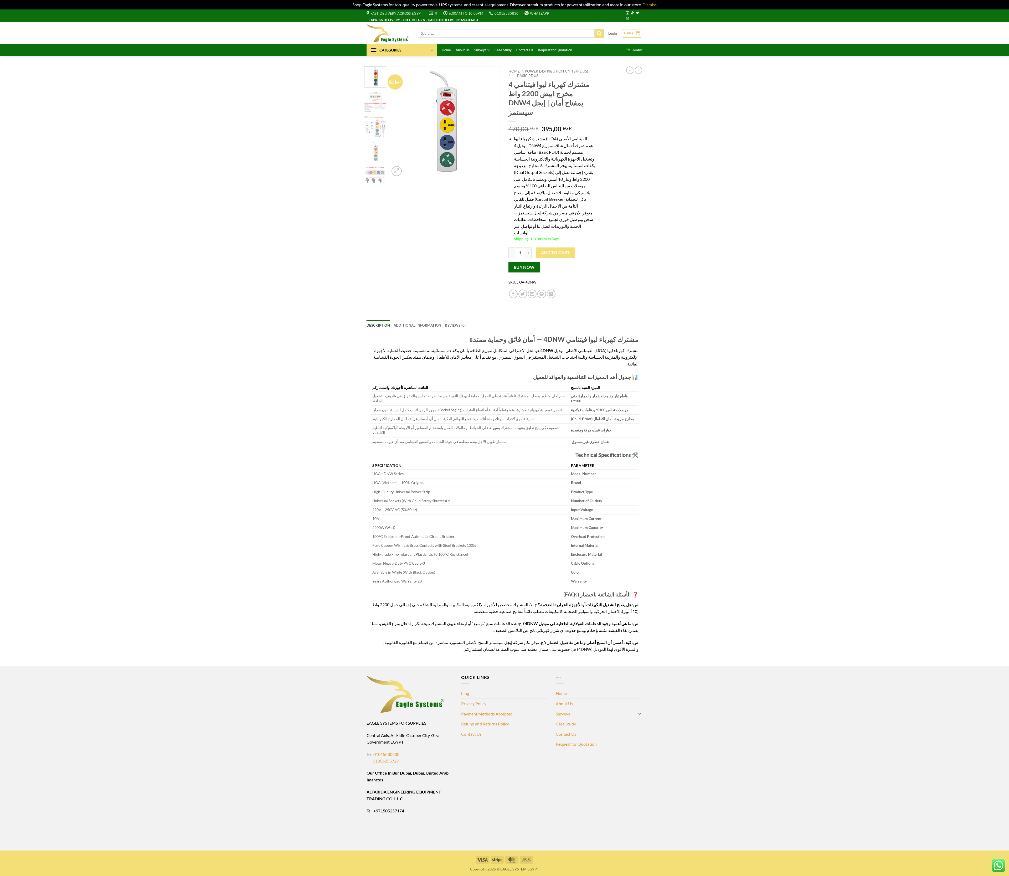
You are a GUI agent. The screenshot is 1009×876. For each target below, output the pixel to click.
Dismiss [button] (649, 4)
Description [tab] (378, 325)
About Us (463, 50)
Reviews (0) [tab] (455, 325)
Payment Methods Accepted (487, 713)
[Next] (492, 122)
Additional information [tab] (417, 325)
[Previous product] (638, 70)
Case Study (503, 50)
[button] (612, 33)
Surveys (480, 50)
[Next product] (630, 70)
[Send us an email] (627, 18)
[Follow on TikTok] (632, 13)
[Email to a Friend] (532, 294)
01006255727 (383, 760)
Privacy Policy (473, 703)
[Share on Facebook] (513, 294)
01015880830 (386, 754)
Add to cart (555, 252)
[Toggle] (639, 713)
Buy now (524, 267)
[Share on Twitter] (522, 294)
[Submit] (599, 33)
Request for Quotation (555, 50)
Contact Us (524, 50)
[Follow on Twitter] (637, 13)
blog (465, 693)
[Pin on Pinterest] (541, 294)
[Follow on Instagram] (627, 13)
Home (446, 50)
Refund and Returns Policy (485, 723)
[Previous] (398, 122)
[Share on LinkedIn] (551, 294)
